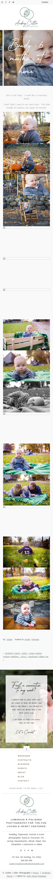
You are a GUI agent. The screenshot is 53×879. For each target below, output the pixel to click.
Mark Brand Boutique (36, 876)
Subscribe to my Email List (26, 788)
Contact (23, 781)
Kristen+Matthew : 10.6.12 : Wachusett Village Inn (25, 656)
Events (22, 768)
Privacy (36, 873)
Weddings (24, 756)
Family (27, 639)
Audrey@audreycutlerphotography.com (26, 863)
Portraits (35, 639)
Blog (21, 777)
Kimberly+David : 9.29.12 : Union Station (23, 653)
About (22, 772)
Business (24, 764)
